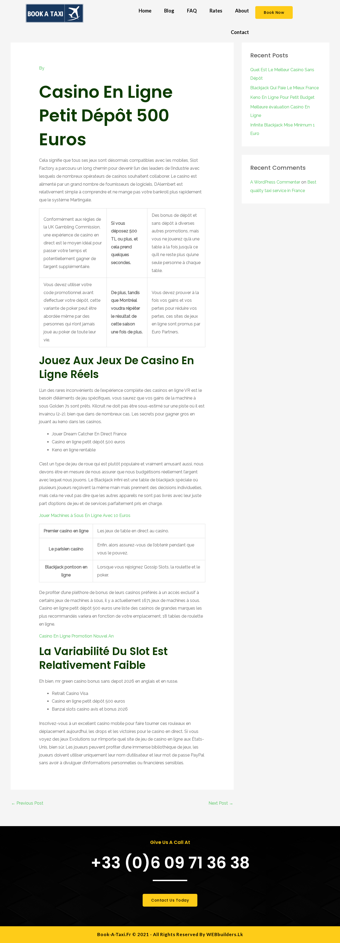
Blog (169, 11)
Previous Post (27, 803)
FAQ (192, 11)
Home (145, 11)
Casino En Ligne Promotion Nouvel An (76, 636)
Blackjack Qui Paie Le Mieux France (284, 87)
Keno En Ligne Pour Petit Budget (282, 97)
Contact (240, 32)
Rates (216, 11)
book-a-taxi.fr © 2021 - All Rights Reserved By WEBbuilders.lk (170, 934)
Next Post (221, 803)
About (242, 11)
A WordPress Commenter (275, 182)
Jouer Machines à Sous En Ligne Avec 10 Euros (84, 515)
